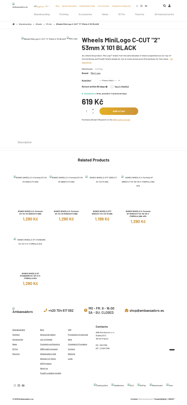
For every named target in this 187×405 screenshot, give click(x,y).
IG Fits (121, 14)
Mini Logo (96, 73)
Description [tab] (25, 142)
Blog (57, 6)
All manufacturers (164, 14)
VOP (69, 330)
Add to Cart (119, 111)
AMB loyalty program (121, 120)
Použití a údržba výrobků (50, 373)
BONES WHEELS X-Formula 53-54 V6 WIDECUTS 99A (66, 212)
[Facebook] (141, 6)
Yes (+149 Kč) (122, 86)
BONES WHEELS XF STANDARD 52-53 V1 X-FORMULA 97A (30, 275)
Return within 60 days (93, 86)
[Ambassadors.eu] (20, 6)
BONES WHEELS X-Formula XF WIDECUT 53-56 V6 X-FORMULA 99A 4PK (138, 213)
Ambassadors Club (87, 6)
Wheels (39, 24)
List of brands (103, 6)
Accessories (85, 14)
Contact (71, 349)
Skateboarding (42, 14)
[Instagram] (137, 6)
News (105, 14)
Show (30, 205)
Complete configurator (121, 6)
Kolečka (86, 80)
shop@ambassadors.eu (147, 310)
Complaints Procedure (77, 344)
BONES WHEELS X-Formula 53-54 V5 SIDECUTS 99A (30, 212)
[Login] (169, 6)
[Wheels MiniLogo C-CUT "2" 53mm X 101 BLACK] (43, 39)
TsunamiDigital (160, 399)
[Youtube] (146, 6)
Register (71, 354)
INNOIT (171, 399)
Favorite (139, 14)
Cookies (134, 399)
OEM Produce (45, 363)
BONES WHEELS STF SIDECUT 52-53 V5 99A (102, 212)
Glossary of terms (48, 359)
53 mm (49, 24)
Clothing (63, 14)
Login (70, 359)
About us (44, 368)
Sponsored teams (69, 6)
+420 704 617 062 (60, 310)
